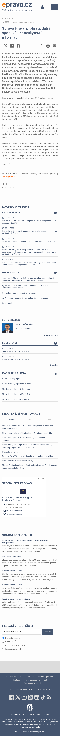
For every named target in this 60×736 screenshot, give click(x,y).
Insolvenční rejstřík (13, 649)
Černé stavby (7, 303)
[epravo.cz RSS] (49, 697)
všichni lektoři (50, 335)
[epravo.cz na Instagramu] (24, 697)
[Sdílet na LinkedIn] (12, 46)
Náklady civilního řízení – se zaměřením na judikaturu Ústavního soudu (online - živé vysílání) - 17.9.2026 (29, 262)
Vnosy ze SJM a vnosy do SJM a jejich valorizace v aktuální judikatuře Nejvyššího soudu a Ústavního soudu (28, 279)
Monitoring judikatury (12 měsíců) (16, 394)
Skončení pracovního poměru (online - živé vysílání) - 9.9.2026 (28, 240)
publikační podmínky (32, 680)
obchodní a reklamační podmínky (30, 683)
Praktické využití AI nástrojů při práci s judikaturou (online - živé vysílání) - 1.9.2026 (29, 220)
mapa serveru (11, 677)
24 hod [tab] (11, 419)
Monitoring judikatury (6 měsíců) (15, 399)
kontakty (16, 680)
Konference (9, 343)
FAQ (45, 680)
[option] (30, 328)
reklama (31, 677)
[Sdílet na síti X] (5, 46)
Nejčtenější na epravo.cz (21, 413)
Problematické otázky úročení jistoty (17, 461)
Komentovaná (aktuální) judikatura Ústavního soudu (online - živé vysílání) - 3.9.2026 (29, 230)
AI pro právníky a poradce (13, 378)
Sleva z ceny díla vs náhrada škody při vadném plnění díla (27, 433)
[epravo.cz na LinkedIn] (36, 697)
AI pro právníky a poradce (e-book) (16, 384)
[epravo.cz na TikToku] (43, 697)
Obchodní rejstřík (12, 638)
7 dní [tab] (30, 419)
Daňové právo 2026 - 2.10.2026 (15, 358)
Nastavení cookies (45, 690)
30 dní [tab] (48, 419)
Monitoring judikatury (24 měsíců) (16, 389)
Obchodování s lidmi (11, 452)
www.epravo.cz (9, 176)
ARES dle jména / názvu (15, 645)
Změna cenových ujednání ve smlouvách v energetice (25, 298)
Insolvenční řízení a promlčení (16, 599)
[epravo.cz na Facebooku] (11, 697)
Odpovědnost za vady (12, 571)
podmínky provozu (45, 677)
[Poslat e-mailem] (54, 46)
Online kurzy (10, 272)
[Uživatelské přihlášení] (42, 7)
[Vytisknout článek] (48, 46)
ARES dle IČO (11, 642)
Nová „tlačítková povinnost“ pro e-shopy (19, 293)
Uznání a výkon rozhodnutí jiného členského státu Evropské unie (25, 541)
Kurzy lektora (24, 329)
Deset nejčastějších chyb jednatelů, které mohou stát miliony (28, 456)
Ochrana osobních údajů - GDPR (21, 690)
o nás (22, 677)
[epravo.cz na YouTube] (30, 697)
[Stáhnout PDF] (41, 46)
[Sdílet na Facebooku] (18, 46)
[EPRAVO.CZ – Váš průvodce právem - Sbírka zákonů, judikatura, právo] (17, 7)
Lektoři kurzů (11, 320)
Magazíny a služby (14, 373)
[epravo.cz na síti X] (17, 697)
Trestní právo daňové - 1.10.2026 (16, 349)
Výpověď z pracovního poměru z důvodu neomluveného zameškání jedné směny (25, 286)
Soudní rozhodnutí (17, 535)
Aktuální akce (11, 212)
